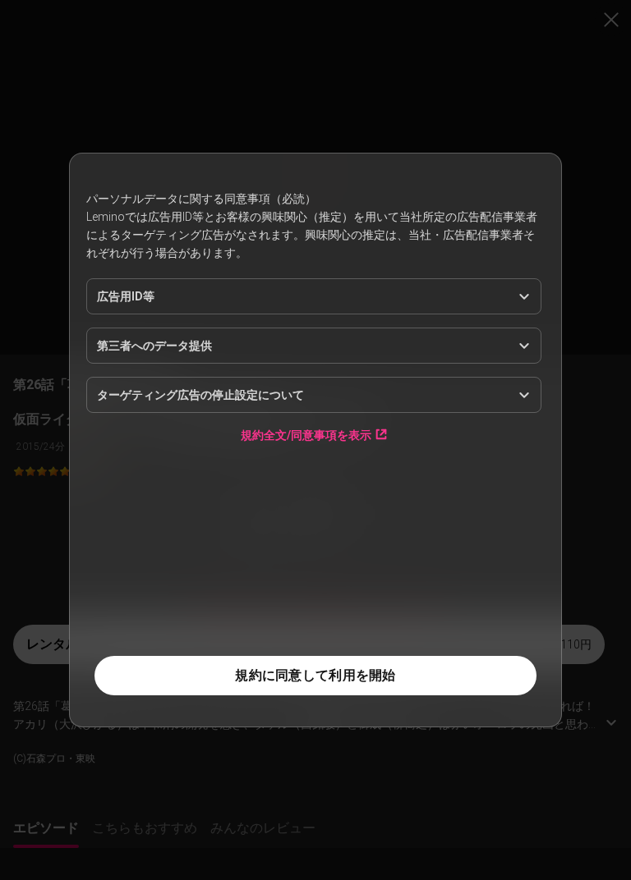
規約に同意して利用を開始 (315, 675)
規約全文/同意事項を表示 (306, 558)
